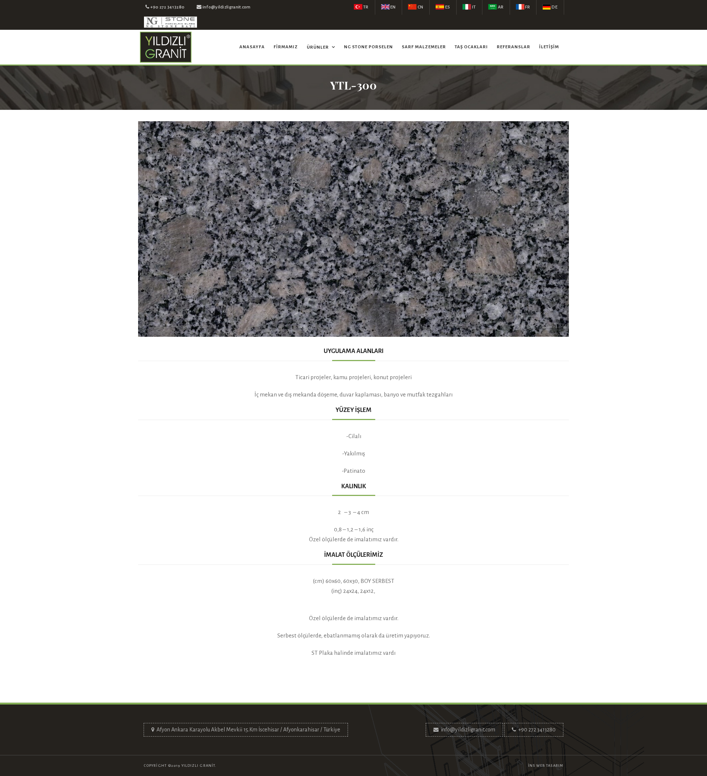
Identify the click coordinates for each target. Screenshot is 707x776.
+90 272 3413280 (537, 730)
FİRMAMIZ (286, 47)
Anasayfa (252, 47)
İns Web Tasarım (546, 765)
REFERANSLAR (513, 47)
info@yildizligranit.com (468, 730)
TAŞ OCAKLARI (471, 47)
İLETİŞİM (549, 47)
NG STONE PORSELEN (368, 47)
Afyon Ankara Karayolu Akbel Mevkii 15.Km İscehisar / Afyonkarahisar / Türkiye (248, 730)
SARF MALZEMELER (424, 47)
